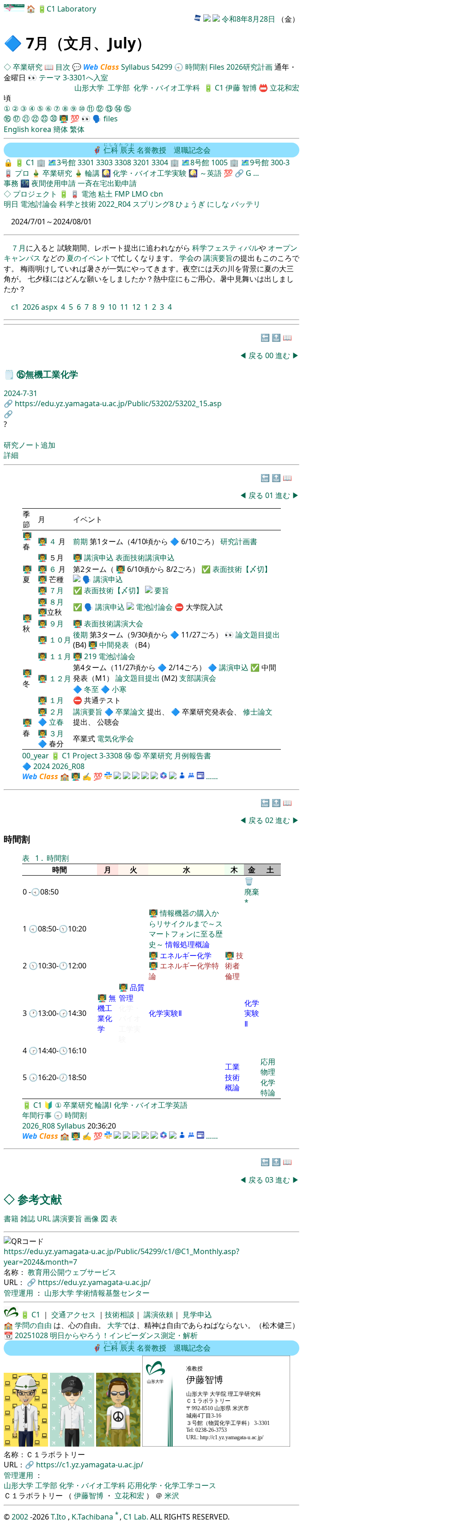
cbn (156, 194)
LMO (140, 194)
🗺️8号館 (196, 162)
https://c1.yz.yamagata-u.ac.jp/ (89, 1465)
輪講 (92, 173)
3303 (104, 162)
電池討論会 (38, 204)
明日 (11, 204)
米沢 (171, 1495)
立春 (56, 722)
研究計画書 (238, 541)
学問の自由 (33, 1325)
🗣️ (97, 119)
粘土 (105, 194)
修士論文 (258, 712)
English (16, 129)
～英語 (211, 173)
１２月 (60, 678)
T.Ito (58, 1517)
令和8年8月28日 (248, 19)
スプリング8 (153, 204)
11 (124, 307)
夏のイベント (89, 258)
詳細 (11, 455)
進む (282, 355)
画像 (91, 1219)
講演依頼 (157, 1315)
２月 (56, 712)
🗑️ (249, 881)
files (110, 119)
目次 (62, 67)
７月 (18, 248)
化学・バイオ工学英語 (151, 1105)
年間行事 (37, 1115)
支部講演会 (197, 678)
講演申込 (99, 558)
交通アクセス (72, 1315)
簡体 (60, 129)
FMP (122, 194)
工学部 (119, 88)
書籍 (11, 1219)
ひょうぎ (190, 204)
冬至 (92, 689)
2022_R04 (114, 204)
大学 (114, 1325)
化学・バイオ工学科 (166, 88)
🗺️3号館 (63, 162)
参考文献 (40, 1199)
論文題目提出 (258, 635)
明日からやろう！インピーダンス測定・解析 (124, 1335)
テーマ (50, 77)
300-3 (280, 162)
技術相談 (119, 1315)
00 (270, 355)
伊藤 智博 (242, 88)
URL (44, 1219)
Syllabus (135, 67)
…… (212, 776)
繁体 (77, 129)
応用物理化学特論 (268, 1077)
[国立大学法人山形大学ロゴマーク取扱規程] (11, 1315)
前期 (81, 541)
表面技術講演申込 (145, 558)
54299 (162, 67)
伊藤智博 (88, 1495)
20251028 (31, 1335)
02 (270, 820)
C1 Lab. (136, 1517)
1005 (219, 162)
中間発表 (114, 645)
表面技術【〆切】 (242, 569)
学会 (186, 258)
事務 (11, 183)
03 (270, 1180)
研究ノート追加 (29, 445)
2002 (21, 1517)
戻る (256, 355)
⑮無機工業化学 (47, 374)
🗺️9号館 (256, 162)
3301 (86, 162)
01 (270, 495)
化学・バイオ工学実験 (150, 173)
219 (90, 656)
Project (85, 756)
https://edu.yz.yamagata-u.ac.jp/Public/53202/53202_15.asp (118, 403)
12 (136, 307)
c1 (15, 307)
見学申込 (196, 1315)
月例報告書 (192, 756)
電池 (88, 194)
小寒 (119, 689)
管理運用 (19, 1293)
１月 (56, 700)
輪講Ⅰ (103, 1105)
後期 (81, 635)
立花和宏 (284, 88)
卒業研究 (28, 67)
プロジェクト (35, 194)
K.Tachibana (93, 1517)
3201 (141, 162)
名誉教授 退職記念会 (157, 150)
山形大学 (89, 88)
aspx (49, 307)
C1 (219, 88)
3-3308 (110, 756)
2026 (31, 307)
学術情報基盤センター (113, 1293)
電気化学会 (115, 738)
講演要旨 (218, 258)
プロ (22, 173)
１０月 (60, 640)
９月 (56, 624)
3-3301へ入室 (85, 77)
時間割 (196, 67)
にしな (218, 204)
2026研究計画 (249, 67)
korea (41, 129)
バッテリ (246, 204)
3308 (123, 162)
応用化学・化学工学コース (171, 1485)
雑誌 (27, 1219)
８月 (56, 602)
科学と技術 (77, 204)
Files (216, 67)
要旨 (161, 590)
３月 (56, 733)
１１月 (60, 656)
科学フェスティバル (225, 248)
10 (112, 307)
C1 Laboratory (71, 9)
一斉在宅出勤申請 (107, 183)
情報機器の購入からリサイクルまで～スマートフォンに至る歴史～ (186, 928)
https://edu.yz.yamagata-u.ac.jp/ (94, 1282)
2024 (41, 766)
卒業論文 (130, 712)
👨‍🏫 (63, 119)
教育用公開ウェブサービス (72, 1272)
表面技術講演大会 (113, 624)
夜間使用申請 (53, 183)
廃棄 (251, 892)
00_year (35, 756)
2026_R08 (68, 766)
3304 (160, 162)
